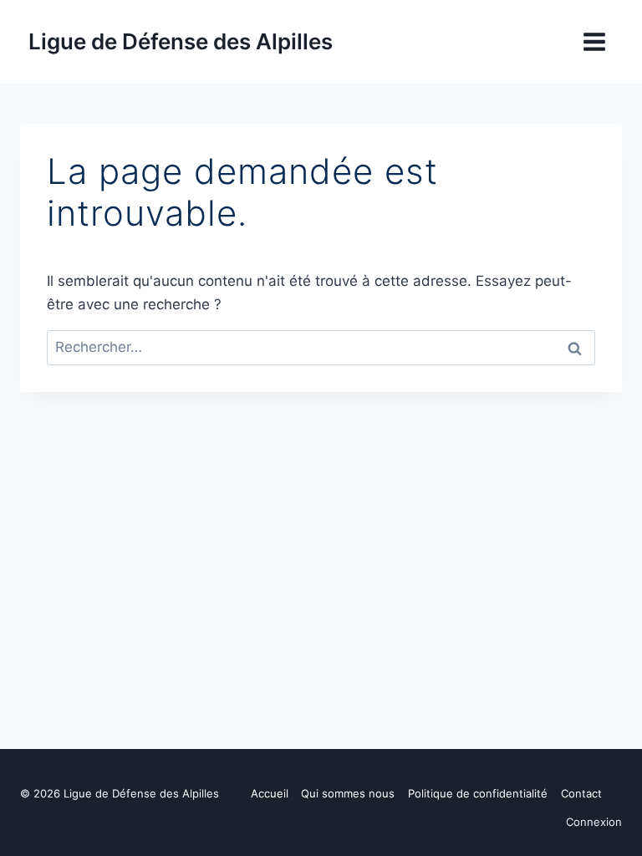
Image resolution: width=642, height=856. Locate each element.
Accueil (269, 793)
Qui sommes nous (348, 793)
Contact (581, 793)
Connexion (594, 821)
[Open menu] (594, 41)
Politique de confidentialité (478, 793)
